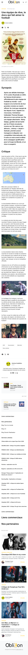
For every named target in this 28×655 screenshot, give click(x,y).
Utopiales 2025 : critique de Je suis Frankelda (13, 493)
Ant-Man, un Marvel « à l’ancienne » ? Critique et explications (10, 624)
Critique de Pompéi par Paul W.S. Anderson (13, 588)
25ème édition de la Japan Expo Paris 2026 (12, 441)
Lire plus (22, 562)
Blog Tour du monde (7, 425)
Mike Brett (19, 345)
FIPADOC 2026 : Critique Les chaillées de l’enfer (13, 454)
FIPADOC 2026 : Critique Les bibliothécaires (12, 449)
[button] (2, 2)
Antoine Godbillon (9, 22)
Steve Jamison (6, 348)
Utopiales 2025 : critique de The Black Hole (12, 489)
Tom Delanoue (8, 634)
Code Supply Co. (19, 649)
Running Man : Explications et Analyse (11, 479)
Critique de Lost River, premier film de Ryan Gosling (10, 405)
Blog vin (3, 429)
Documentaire (11, 345)
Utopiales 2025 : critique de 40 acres (11, 502)
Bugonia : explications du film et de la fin (11, 468)
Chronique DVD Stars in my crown (13, 554)
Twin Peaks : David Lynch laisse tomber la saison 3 (16, 387)
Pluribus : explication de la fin (9, 464)
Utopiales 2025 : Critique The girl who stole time (14, 506)
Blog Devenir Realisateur (8, 432)
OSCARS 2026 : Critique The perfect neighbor (13, 445)
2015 (4, 345)
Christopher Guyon (9, 561)
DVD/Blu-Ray (9, 552)
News (11, 383)
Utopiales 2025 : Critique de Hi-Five (10, 498)
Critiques (3, 8)
